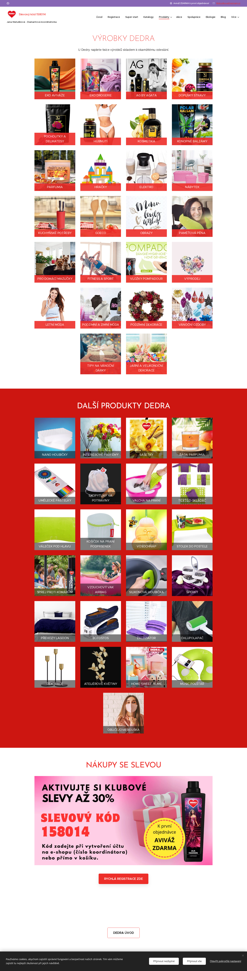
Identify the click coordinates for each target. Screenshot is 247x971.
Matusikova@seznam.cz (228, 3)
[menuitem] (100, 17)
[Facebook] (8, 3)
